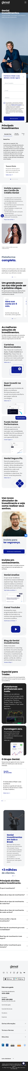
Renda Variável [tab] (16, 134)
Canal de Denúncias (7, 1009)
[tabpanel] (14, 158)
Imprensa (4, 1017)
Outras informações (8, 1023)
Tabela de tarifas (5, 248)
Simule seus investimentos (14, 551)
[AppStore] (8, 978)
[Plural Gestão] (14, 771)
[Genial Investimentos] (6, 2)
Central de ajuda (6, 1005)
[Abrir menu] (25, 2)
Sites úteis (5, 1037)
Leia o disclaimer (6, 1058)
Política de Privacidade (16, 105)
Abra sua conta (14, 118)
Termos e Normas (8, 1030)
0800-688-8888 (7, 999)
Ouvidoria (4, 1013)
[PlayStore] (19, 978)
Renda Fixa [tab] (7, 134)
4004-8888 (5, 993)
